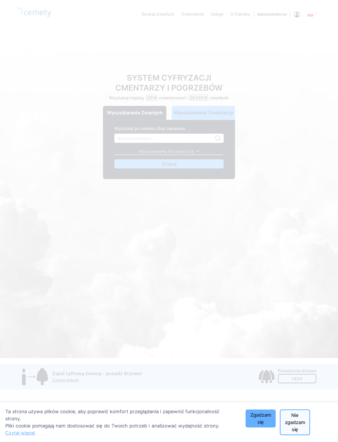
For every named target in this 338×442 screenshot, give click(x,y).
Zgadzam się (260, 418)
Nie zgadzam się (295, 422)
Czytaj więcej (20, 433)
